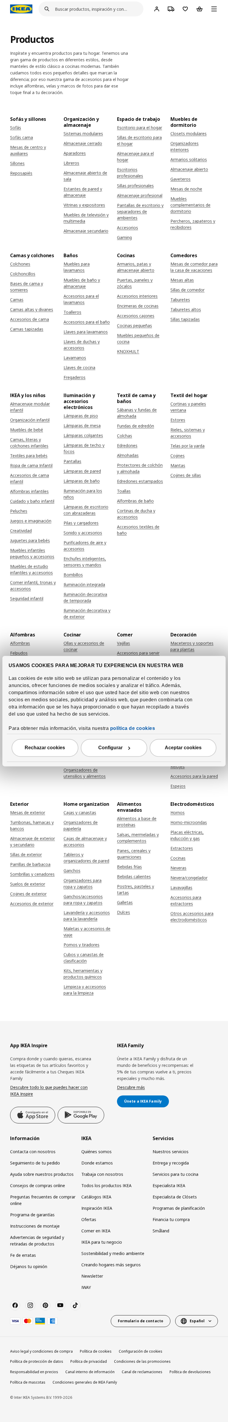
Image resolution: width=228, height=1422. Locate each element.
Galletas (125, 902)
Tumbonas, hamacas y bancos (32, 825)
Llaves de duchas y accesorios (82, 345)
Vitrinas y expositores (84, 205)
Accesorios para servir (138, 653)
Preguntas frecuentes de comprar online (42, 1200)
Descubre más (131, 1087)
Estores (177, 420)
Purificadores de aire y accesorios (85, 546)
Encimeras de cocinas (138, 306)
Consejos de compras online (37, 1185)
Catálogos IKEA (96, 1197)
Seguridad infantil (26, 598)
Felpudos (19, 653)
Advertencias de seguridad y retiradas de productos (37, 1240)
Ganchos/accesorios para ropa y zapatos (83, 900)
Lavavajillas (181, 887)
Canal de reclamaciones (142, 1371)
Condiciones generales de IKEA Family (85, 1382)
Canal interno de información (90, 1371)
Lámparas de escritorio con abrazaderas (86, 510)
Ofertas (88, 1219)
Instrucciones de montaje (35, 1226)
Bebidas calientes (134, 876)
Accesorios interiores (137, 296)
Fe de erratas (23, 1255)
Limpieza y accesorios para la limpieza (85, 990)
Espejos (178, 786)
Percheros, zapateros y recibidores (192, 224)
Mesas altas (182, 280)
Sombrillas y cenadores (32, 874)
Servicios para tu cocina (175, 1174)
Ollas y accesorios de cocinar (84, 646)
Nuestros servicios (171, 1151)
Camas (16, 299)
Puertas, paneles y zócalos (135, 283)
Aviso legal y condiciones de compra (41, 1351)
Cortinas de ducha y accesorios (136, 514)
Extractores (181, 848)
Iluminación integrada (84, 584)
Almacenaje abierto (189, 169)
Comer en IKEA (95, 1231)
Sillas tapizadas (185, 319)
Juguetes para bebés (30, 540)
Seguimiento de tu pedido (35, 1163)
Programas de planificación (179, 1208)
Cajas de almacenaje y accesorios (85, 841)
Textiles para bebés (29, 455)
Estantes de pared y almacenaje (83, 192)
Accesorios (127, 227)
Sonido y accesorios (83, 533)
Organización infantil (30, 420)
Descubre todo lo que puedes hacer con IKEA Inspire (49, 1090)
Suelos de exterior (27, 884)
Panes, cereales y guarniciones (134, 854)
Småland (161, 1231)
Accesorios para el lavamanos (81, 299)
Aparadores (75, 153)
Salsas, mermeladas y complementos (138, 838)
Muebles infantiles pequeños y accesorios (32, 553)
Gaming (124, 237)
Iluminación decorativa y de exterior (87, 613)
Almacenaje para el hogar (135, 157)
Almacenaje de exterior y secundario (32, 841)
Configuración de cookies (140, 1351)
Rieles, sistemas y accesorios (187, 433)
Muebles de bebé (26, 430)
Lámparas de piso (81, 416)
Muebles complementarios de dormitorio (190, 205)
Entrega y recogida (171, 1163)
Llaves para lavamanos (86, 332)
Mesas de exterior (27, 812)
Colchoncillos (22, 274)
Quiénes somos (96, 1151)
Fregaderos (75, 377)
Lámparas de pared (82, 471)
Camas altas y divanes (31, 309)
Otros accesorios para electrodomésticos (191, 916)
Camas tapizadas (26, 329)
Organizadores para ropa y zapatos (83, 883)
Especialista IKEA (169, 1185)
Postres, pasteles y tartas (135, 889)
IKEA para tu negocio (101, 1242)
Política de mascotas (27, 1382)
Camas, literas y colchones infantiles (29, 443)
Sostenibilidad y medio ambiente (112, 1253)
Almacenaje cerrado (83, 143)
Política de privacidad (88, 1361)
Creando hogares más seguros (111, 1265)
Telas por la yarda (187, 446)
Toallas (124, 491)
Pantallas (72, 461)
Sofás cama (21, 137)
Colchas (124, 435)
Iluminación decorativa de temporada (85, 597)
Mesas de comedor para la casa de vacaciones (194, 267)
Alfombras (20, 643)
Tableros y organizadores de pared (86, 858)
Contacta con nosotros (33, 1151)
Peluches (18, 511)
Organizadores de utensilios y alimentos (85, 773)
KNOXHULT (128, 351)
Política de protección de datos (36, 1361)
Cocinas (178, 858)
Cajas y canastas (80, 812)
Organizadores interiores (184, 146)
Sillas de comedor (187, 290)
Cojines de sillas (185, 475)
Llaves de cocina (79, 367)
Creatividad (21, 530)
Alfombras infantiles (29, 491)
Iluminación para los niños (83, 494)
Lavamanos (75, 357)
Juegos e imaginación (30, 521)
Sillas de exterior (26, 854)
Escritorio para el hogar (139, 127)
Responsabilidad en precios (34, 1371)
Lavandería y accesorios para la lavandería (87, 916)
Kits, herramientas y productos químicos (83, 974)
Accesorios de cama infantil (29, 478)
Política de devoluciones (190, 1371)
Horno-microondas (188, 822)
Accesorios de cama (29, 319)
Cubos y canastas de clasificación (84, 958)
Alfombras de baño (135, 501)
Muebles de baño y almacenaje (82, 283)
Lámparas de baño (82, 481)
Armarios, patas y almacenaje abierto (135, 267)
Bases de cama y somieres (26, 287)
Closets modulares (188, 133)
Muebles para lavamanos (77, 267)
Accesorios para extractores (185, 900)
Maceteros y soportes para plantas (191, 646)
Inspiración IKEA (96, 1208)
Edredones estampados (140, 481)
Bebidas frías (129, 867)
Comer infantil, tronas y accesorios (33, 585)
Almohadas (128, 455)
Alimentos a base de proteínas (136, 822)
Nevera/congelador (189, 878)
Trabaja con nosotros (102, 1174)
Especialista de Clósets (175, 1197)
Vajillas (123, 643)
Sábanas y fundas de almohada (137, 413)
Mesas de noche (186, 189)
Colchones (20, 264)
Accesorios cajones (135, 316)
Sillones (17, 163)
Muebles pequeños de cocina (138, 338)
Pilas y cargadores (81, 523)
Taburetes (180, 299)
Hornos (177, 812)
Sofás (15, 127)
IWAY (86, 1287)
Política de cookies (96, 1351)
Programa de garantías (32, 1214)
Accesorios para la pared (194, 776)
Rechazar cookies (45, 747)
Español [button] (197, 1320)
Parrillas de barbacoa (30, 864)
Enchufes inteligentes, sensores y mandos (85, 562)
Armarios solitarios (188, 159)
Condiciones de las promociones (142, 1361)
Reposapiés (21, 173)
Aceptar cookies (183, 747)
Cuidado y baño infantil (32, 501)
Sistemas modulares (83, 133)
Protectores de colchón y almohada (140, 468)
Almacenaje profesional (139, 195)
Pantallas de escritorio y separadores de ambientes (140, 211)
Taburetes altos (185, 309)
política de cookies (132, 728)
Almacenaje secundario (86, 231)
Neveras (178, 868)
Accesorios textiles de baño (138, 530)
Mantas (177, 465)
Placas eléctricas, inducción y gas (187, 835)
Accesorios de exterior (31, 903)
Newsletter (92, 1276)
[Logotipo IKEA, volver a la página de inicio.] (21, 8)
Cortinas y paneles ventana (188, 407)
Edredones (127, 445)
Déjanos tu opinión (28, 1266)
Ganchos (72, 870)
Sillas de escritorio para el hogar (139, 140)
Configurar (110, 747)
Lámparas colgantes (83, 435)
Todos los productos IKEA (106, 1185)
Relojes (177, 766)
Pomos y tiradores (81, 945)
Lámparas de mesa (82, 425)
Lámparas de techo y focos (84, 448)
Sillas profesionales (135, 185)
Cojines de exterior (28, 894)
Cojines (177, 455)
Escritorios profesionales (130, 173)
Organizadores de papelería (81, 825)
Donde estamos (97, 1163)
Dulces (123, 912)
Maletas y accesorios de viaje (87, 932)
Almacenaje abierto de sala (85, 176)
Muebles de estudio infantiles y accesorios (31, 569)
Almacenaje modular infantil (30, 407)
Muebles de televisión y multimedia (86, 218)
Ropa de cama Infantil (31, 465)
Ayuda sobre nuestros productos (42, 1174)
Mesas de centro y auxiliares (28, 150)
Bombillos (73, 574)
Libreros (71, 163)
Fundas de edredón (135, 426)
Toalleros (72, 312)
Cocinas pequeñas (134, 325)
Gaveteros (180, 179)
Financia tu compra (171, 1219)
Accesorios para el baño (87, 322)
